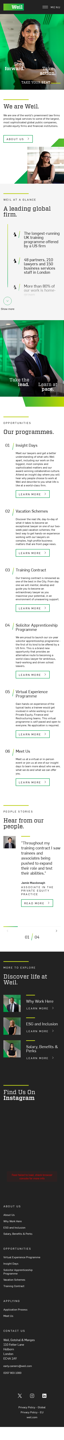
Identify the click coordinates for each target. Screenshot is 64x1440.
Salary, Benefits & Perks (17, 1233)
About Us (9, 1215)
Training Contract (13, 1286)
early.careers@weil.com (17, 1366)
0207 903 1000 (12, 1372)
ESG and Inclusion (14, 1227)
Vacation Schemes (14, 1279)
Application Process (15, 1309)
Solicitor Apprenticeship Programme (18, 1271)
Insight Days (10, 1263)
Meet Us (8, 1316)
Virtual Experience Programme (21, 1257)
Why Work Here (12, 1221)
